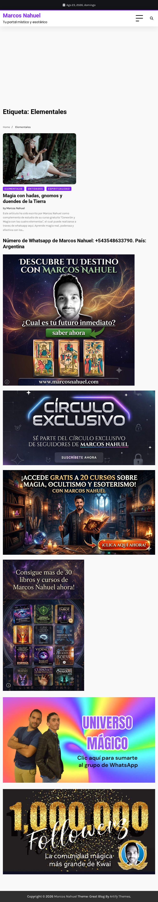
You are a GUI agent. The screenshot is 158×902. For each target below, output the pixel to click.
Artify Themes (120, 896)
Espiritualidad (59, 188)
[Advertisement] (79, 63)
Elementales (14, 188)
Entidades (35, 188)
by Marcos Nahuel (14, 208)
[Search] (151, 18)
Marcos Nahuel (22, 15)
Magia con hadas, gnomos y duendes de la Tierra (32, 198)
